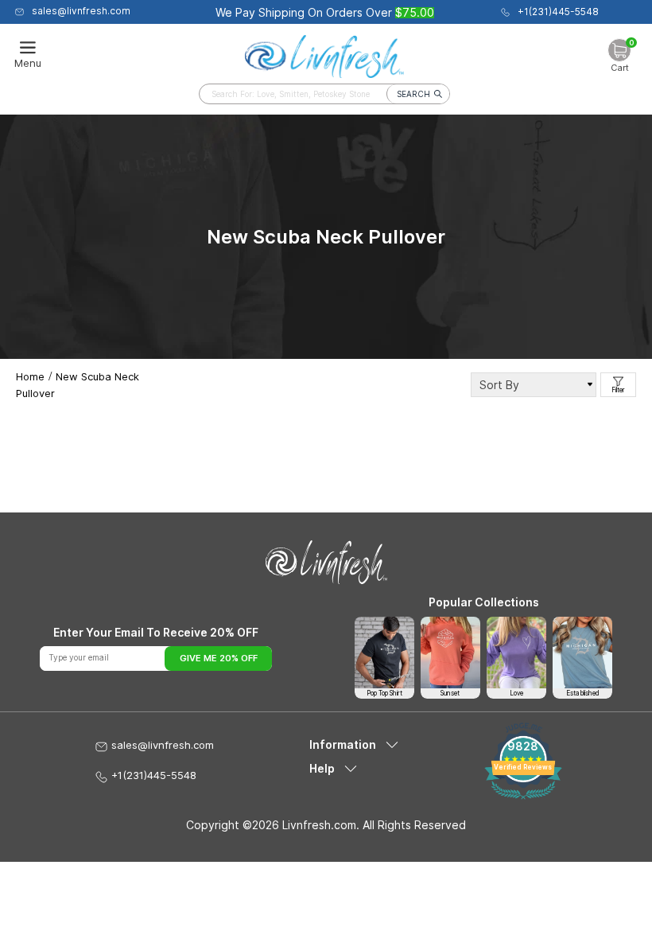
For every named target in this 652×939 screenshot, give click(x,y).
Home (30, 376)
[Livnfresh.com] (324, 53)
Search (413, 94)
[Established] (582, 652)
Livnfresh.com (319, 825)
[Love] (516, 652)
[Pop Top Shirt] (384, 652)
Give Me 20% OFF (219, 658)
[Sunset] (450, 652)
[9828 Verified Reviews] (522, 795)
